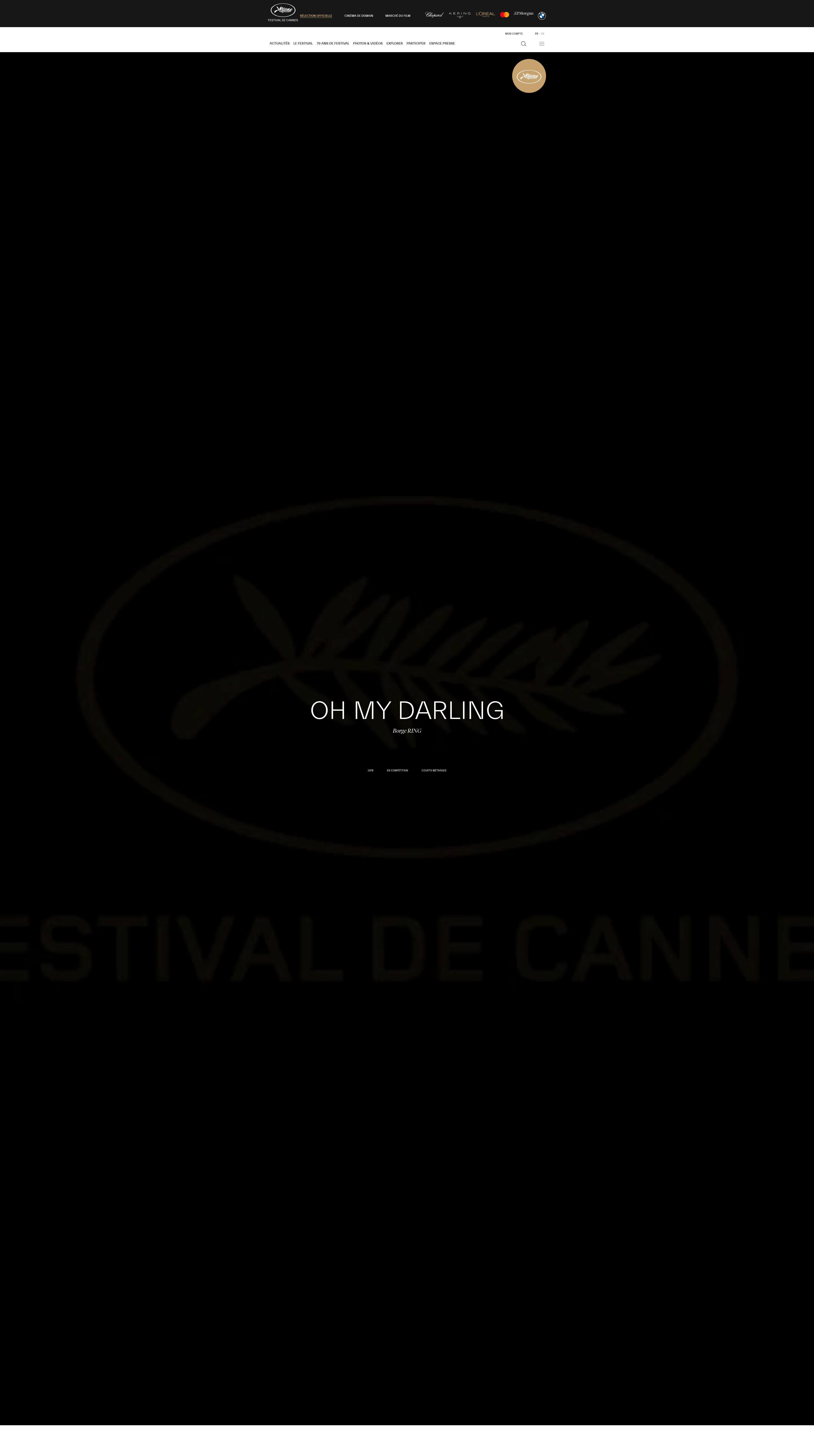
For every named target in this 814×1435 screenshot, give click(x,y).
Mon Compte (514, 33)
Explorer (394, 43)
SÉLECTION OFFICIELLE (316, 16)
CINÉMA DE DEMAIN (358, 16)
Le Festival (303, 43)
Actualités (280, 43)
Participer (416, 43)
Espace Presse (442, 43)
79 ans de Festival (333, 43)
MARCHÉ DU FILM (397, 16)
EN (542, 33)
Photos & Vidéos (368, 43)
